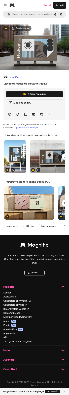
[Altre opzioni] (49, 114)
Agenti (9, 321)
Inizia (6, 350)
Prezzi (47, 5)
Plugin (9, 325)
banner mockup (48, 226)
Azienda (8, 359)
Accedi (60, 5)
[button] (34, 272)
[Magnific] (34, 245)
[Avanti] (65, 156)
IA (41, 124)
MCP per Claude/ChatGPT (17, 316)
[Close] (64, 391)
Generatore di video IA (15, 304)
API (5, 337)
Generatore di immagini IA (17, 300)
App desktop (12, 329)
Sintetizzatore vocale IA (16, 308)
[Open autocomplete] (7, 14)
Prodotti (8, 286)
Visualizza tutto (50, 135)
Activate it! (52, 391)
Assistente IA (10, 296)
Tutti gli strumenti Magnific (17, 341)
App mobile (9, 333)
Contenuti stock (11, 312)
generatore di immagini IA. (28, 127)
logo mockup (13, 226)
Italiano (34, 272)
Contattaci (10, 369)
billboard (30, 226)
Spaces (7, 292)
